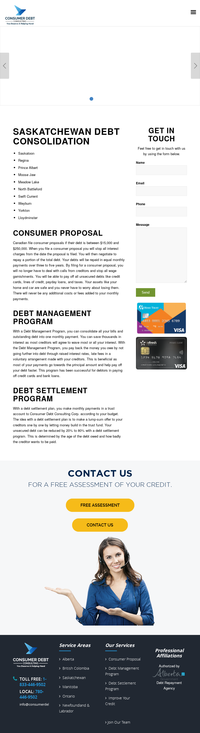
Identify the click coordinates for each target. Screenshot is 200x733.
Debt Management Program (52, 317)
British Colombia (74, 668)
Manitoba (69, 686)
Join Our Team (118, 722)
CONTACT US (100, 525)
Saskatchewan (73, 677)
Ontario (67, 696)
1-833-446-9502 (33, 681)
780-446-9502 (31, 694)
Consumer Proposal (58, 232)
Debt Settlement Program (50, 394)
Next (195, 66)
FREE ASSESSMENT (100, 505)
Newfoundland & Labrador (74, 708)
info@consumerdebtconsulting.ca (46, 704)
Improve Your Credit (117, 700)
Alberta (67, 659)
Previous (4, 66)
